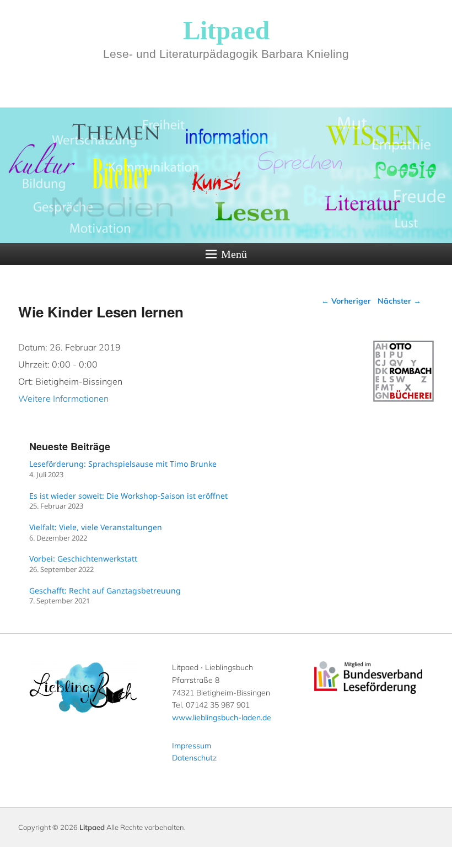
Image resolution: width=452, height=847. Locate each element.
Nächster (399, 301)
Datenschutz (194, 758)
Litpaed (226, 30)
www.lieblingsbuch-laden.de (221, 717)
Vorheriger (346, 301)
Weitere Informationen (63, 398)
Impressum (191, 746)
